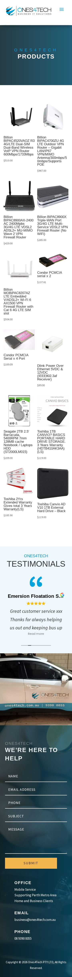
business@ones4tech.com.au (35, 919)
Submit (31, 863)
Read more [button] (36, 634)
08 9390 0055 (23, 938)
